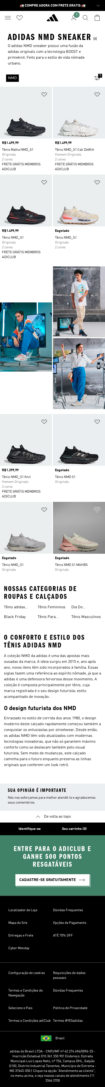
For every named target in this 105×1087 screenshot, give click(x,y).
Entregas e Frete (20, 935)
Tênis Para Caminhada (47, 617)
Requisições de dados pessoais (69, 975)
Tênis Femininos (51, 607)
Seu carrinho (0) (74, 829)
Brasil (59, 1038)
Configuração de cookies (26, 973)
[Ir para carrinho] (97, 18)
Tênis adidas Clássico (14, 607)
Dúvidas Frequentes (68, 910)
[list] (44, 78)
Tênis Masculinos (86, 617)
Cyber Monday (18, 948)
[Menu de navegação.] (8, 18)
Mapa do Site (17, 923)
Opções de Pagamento (69, 923)
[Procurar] (85, 18)
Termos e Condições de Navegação (25, 993)
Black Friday (15, 617)
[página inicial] (52, 20)
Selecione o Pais (20, 1008)
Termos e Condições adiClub (29, 1020)
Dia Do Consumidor (81, 607)
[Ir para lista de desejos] (19, 18)
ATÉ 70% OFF (63, 935)
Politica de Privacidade (70, 1008)
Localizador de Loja (22, 910)
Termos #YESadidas (68, 1020)
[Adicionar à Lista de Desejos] (44, 95)
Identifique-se (30, 829)
